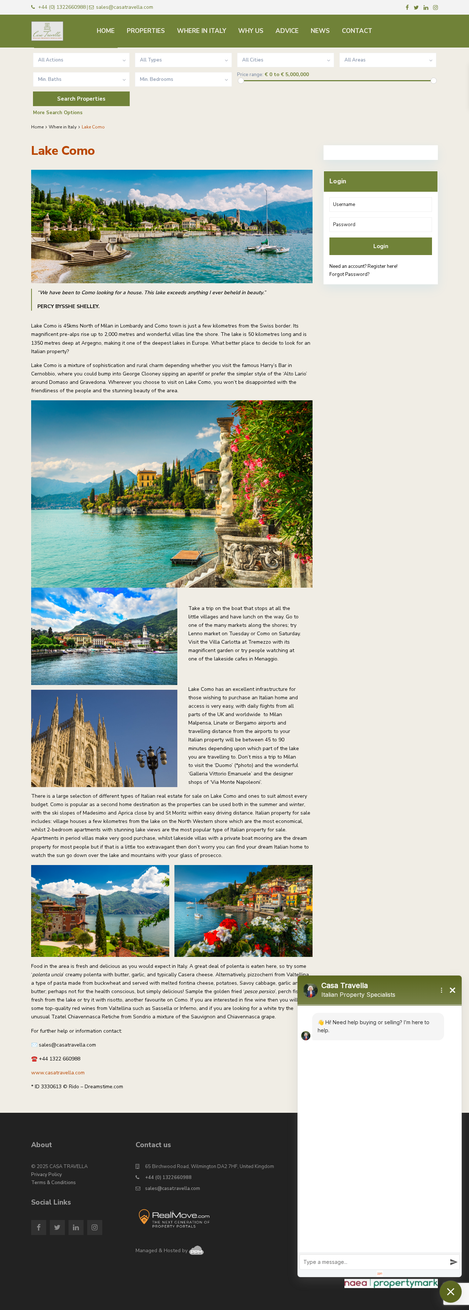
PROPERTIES (146, 31)
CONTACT (357, 31)
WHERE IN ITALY (201, 31)
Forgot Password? (349, 274)
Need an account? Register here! (363, 266)
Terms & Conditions (53, 1182)
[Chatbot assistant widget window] (380, 1126)
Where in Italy (63, 127)
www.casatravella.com (58, 1072)
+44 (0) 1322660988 (168, 1177)
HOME (106, 31)
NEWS (320, 31)
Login (380, 246)
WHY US (250, 31)
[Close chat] (451, 1292)
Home (37, 127)
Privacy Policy (46, 1174)
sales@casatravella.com (172, 1188)
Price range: (250, 74)
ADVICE (287, 31)
